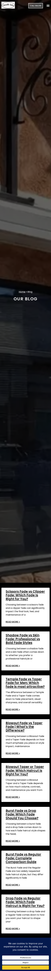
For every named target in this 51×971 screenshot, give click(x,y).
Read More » (13, 621)
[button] (48, 5)
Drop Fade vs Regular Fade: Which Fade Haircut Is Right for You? (25, 902)
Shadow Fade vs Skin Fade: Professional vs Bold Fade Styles (23, 639)
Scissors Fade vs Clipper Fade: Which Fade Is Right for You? (25, 595)
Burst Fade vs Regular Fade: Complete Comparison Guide (23, 858)
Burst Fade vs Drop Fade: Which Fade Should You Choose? (22, 814)
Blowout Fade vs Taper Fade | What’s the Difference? (24, 727)
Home (22, 291)
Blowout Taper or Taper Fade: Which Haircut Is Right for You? (25, 770)
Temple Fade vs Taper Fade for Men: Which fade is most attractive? (25, 683)
